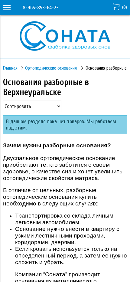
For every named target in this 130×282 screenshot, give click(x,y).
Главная (10, 68)
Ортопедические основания (51, 68)
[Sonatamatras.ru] (65, 49)
